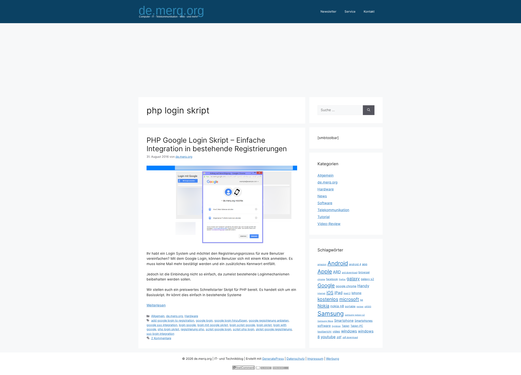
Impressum (315, 359)
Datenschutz (296, 359)
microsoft (349, 299)
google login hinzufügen (230, 320)
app (364, 264)
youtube (328, 337)
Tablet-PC (356, 325)
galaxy (353, 278)
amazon (321, 264)
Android (337, 263)
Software (324, 203)
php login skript (168, 329)
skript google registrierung (274, 329)
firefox (342, 279)
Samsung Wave (325, 321)
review (360, 306)
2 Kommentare (161, 338)
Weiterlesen (156, 305)
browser (364, 272)
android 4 (355, 264)
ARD (337, 272)
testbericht (324, 331)
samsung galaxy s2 (355, 315)
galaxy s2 (367, 279)
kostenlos (327, 299)
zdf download (350, 337)
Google (326, 285)
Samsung (330, 313)
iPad (338, 292)
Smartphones (364, 320)
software (324, 326)
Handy (363, 286)
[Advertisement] (260, 58)
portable (350, 306)
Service (350, 11)
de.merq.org (174, 316)
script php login (243, 329)
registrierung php (192, 329)
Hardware (191, 316)
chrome (321, 279)
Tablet (345, 325)
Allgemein (157, 316)
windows (349, 331)
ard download (349, 272)
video (336, 331)
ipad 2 (347, 293)
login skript (264, 325)
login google (187, 325)
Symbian (336, 326)
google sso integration (162, 325)
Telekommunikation (333, 210)
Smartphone (344, 320)
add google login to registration (172, 320)
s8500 (367, 306)
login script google (242, 325)
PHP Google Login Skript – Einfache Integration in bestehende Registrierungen (217, 144)
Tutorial (323, 217)
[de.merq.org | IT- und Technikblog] (176, 11)
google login (204, 320)
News (322, 196)
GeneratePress (273, 359)
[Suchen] (368, 110)
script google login (218, 329)
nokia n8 (337, 306)
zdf (339, 337)
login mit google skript (212, 325)
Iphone (356, 293)
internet (321, 293)
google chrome (346, 286)
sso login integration (160, 333)
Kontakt (369, 11)
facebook (332, 279)
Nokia (323, 305)
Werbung (332, 359)
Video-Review (328, 224)
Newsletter (328, 11)
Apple (324, 271)
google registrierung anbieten (269, 320)
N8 (361, 300)
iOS (329, 292)
